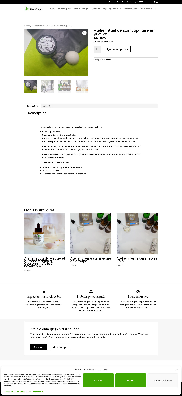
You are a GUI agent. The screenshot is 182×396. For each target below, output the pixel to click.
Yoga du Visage (81, 8)
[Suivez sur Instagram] (154, 2)
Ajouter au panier (117, 49)
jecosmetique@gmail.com (121, 2)
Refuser (130, 380)
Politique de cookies (11, 391)
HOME (52, 8)
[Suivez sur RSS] (157, 2)
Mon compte (60, 347)
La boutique (63, 8)
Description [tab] (32, 106)
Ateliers (35, 26)
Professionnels (130, 8)
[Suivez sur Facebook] (152, 2)
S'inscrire (38, 347)
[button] (177, 369)
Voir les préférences (162, 380)
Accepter (98, 380)
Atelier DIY (95, 8)
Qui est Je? (114, 8)
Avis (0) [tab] (47, 106)
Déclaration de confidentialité (31, 391)
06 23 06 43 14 (142, 2)
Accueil (27, 26)
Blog (105, 8)
